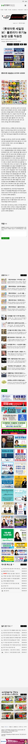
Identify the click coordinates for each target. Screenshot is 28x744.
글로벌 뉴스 (16, 726)
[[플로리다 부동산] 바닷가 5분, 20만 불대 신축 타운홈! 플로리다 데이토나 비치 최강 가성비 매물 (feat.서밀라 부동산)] (7, 699)
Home (2, 726)
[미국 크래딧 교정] (14, 65)
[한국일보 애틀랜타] (8, 5)
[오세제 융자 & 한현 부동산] (14, 400)
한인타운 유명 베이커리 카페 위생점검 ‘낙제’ (12, 632)
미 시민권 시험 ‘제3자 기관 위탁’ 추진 (11, 642)
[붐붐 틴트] (20, 455)
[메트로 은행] (20, 468)
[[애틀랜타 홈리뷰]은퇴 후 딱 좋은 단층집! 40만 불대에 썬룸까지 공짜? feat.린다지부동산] (21, 699)
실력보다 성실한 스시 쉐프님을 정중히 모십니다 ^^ (12, 578)
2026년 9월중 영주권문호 (8, 580)
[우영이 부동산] (14, 413)
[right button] (25, 275)
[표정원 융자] (14, 58)
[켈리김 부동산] (20, 442)
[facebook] (25, 44)
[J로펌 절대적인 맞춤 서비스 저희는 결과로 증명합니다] (7, 508)
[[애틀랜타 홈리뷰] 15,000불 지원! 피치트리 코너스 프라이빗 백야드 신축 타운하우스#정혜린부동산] (21, 707)
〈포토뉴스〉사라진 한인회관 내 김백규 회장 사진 (12, 652)
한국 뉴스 (21, 726)
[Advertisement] (14, 257)
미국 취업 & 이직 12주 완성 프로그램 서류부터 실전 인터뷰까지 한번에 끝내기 (12, 583)
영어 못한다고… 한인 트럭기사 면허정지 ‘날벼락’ (12, 649)
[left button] (22, 275)
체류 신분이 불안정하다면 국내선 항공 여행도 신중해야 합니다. (12, 588)
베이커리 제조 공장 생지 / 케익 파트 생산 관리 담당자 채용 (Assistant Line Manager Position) (12, 568)
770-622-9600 (11, 731)
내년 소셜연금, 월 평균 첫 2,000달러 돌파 (12, 637)
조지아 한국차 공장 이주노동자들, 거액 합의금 (12, 635)
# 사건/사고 (14, 9)
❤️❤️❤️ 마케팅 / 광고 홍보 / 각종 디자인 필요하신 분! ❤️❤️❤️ (12, 573)
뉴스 (16, 23)
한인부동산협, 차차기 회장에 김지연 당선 (12, 644)
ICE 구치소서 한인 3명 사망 (9, 647)
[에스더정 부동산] (20, 508)
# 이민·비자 (20, 9)
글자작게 (10, 44)
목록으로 (4, 390)
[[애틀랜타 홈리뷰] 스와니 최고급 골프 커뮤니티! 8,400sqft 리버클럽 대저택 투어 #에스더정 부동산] (7, 707)
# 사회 (9, 9)
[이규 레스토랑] (14, 17)
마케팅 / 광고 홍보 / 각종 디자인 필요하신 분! (12, 576)
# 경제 (5, 9)
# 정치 (2, 9)
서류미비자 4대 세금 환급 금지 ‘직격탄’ (11, 640)
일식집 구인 (5, 585)
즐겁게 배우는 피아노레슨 (8, 571)
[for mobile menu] (25, 5)
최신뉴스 (6, 726)
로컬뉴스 (11, 726)
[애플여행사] (21, 545)
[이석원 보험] (14, 405)
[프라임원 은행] (7, 455)
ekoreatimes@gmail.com (6, 732)
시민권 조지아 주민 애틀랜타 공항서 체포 (12, 630)
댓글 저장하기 (5, 238)
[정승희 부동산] (20, 522)
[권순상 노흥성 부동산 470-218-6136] (14, 51)
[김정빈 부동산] (21, 552)
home (14, 23)
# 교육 (25, 9)
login (26, 1)
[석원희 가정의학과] (7, 545)
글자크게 (16, 44)
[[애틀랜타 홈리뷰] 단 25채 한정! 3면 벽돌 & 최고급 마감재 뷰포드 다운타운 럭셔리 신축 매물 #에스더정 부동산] (7, 715)
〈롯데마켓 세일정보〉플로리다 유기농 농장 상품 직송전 (22, 23)
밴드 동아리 (6, 590)
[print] (21, 44)
